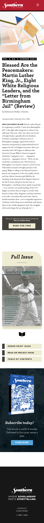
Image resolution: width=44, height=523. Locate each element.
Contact (22, 508)
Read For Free (22, 225)
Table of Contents (20, 359)
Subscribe (22, 442)
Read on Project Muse (21, 353)
